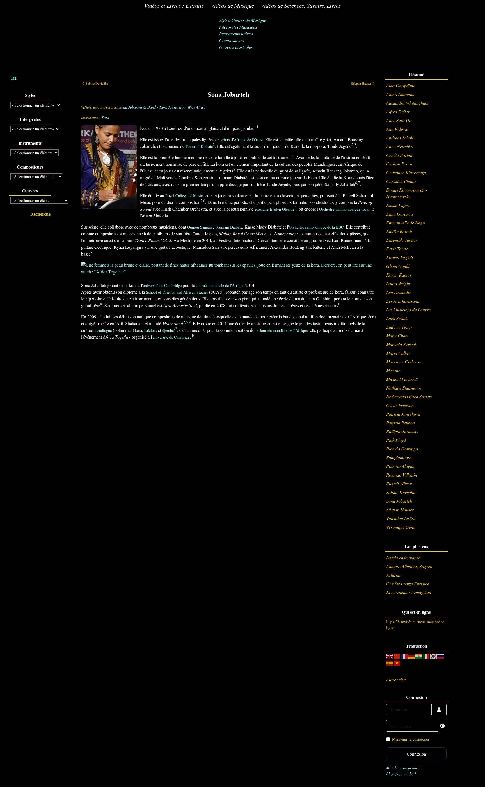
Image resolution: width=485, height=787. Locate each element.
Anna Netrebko (399, 146)
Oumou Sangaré (200, 227)
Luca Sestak (397, 318)
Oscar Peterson (400, 405)
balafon (150, 330)
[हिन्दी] (419, 656)
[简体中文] (397, 656)
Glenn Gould (397, 266)
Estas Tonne (397, 249)
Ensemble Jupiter (401, 240)
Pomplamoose (398, 457)
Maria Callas (398, 353)
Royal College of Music (184, 195)
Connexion (416, 754)
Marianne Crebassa (404, 362)
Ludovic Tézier (399, 327)
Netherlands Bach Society (409, 396)
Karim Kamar (398, 275)
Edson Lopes (397, 205)
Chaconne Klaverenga (406, 172)
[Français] (404, 656)
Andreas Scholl (399, 138)
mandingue (103, 330)
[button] (472, 774)
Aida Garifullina (400, 85)
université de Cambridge (162, 285)
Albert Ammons (400, 94)
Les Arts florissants (403, 301)
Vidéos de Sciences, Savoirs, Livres (301, 5)
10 (193, 335)
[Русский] (441, 656)
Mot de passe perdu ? (403, 767)
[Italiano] (426, 656)
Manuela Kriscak (401, 344)
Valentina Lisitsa (401, 518)
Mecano (393, 370)
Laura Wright (398, 283)
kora (138, 330)
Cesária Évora (399, 164)
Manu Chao (397, 336)
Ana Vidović (397, 129)
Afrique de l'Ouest (248, 139)
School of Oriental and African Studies (177, 292)
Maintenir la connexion (410, 739)
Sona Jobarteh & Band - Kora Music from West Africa (162, 107)
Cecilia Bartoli (399, 155)
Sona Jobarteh (399, 501)
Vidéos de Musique (232, 5)
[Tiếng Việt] (397, 662)
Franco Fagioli (399, 257)
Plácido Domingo (402, 449)
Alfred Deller (397, 111)
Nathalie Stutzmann (403, 388)
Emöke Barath (399, 231)
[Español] (390, 662)
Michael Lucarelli (402, 379)
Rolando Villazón (401, 475)
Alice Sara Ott (398, 120)
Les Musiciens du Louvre (408, 309)
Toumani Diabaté (199, 146)
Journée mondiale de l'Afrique (220, 285)
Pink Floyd (396, 440)
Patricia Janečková (403, 414)
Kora (105, 117)
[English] (390, 656)
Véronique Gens (400, 527)
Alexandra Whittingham (407, 103)
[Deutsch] (411, 656)
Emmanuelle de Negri (405, 222)
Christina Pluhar (401, 181)
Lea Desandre (398, 292)
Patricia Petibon (400, 422)
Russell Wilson (399, 483)
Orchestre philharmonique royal (344, 209)
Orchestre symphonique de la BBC (316, 227)
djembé (168, 330)
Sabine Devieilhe (401, 492)
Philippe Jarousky (402, 431)
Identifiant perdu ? (401, 773)
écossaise (262, 209)
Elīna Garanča (399, 214)
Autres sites (396, 679)
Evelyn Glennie (282, 209)
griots (225, 139)
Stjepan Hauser (400, 509)
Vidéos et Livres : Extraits (174, 5)
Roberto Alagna (400, 466)
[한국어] (433, 656)
